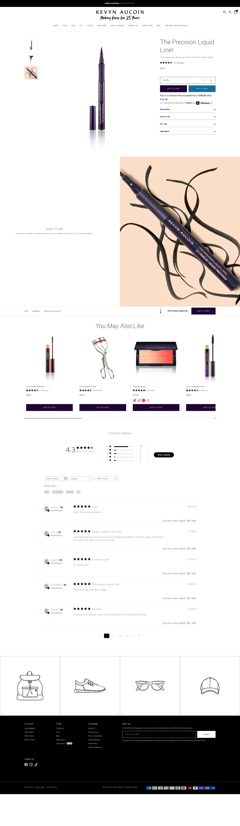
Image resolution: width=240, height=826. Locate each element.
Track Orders (28, 732)
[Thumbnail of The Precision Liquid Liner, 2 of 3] (31, 59)
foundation (58, 492)
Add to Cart (49, 407)
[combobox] (81, 478)
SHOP (55, 26)
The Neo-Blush (139, 386)
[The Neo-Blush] (156, 358)
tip (78, 492)
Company (93, 723)
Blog (57, 736)
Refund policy (29, 787)
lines (47, 492)
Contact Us (60, 728)
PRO (159, 26)
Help (58, 723)
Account (28, 723)
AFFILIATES (147, 26)
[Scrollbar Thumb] (53, 418)
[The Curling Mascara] (209, 358)
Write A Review (164, 455)
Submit (206, 734)
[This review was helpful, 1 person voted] (188, 623)
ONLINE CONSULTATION (176, 26)
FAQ (57, 732)
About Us (91, 728)
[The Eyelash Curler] (103, 358)
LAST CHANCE (117, 26)
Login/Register (29, 728)
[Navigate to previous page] (100, 635)
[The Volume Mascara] (49, 358)
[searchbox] (53, 478)
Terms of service (52, 787)
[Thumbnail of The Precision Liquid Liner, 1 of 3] (31, 45)
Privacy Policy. (201, 741)
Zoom (148, 41)
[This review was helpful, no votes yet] (188, 520)
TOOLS (90, 26)
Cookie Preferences (95, 747)
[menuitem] (55, 25)
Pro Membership (94, 740)
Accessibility (60, 744)
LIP (81, 26)
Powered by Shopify (130, 787)
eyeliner (70, 492)
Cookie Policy (93, 744)
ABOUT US (133, 26)
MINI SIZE (102, 26)
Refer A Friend (29, 740)
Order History (29, 736)
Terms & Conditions (95, 736)
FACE (64, 26)
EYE (73, 26)
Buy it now (202, 89)
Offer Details (60, 740)
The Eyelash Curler (87, 386)
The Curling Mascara (195, 386)
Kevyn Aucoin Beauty (115, 787)
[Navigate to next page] (140, 635)
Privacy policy (40, 787)
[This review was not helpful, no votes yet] (193, 520)
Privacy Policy (93, 732)
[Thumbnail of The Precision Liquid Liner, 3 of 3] (31, 73)
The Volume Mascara (35, 386)
